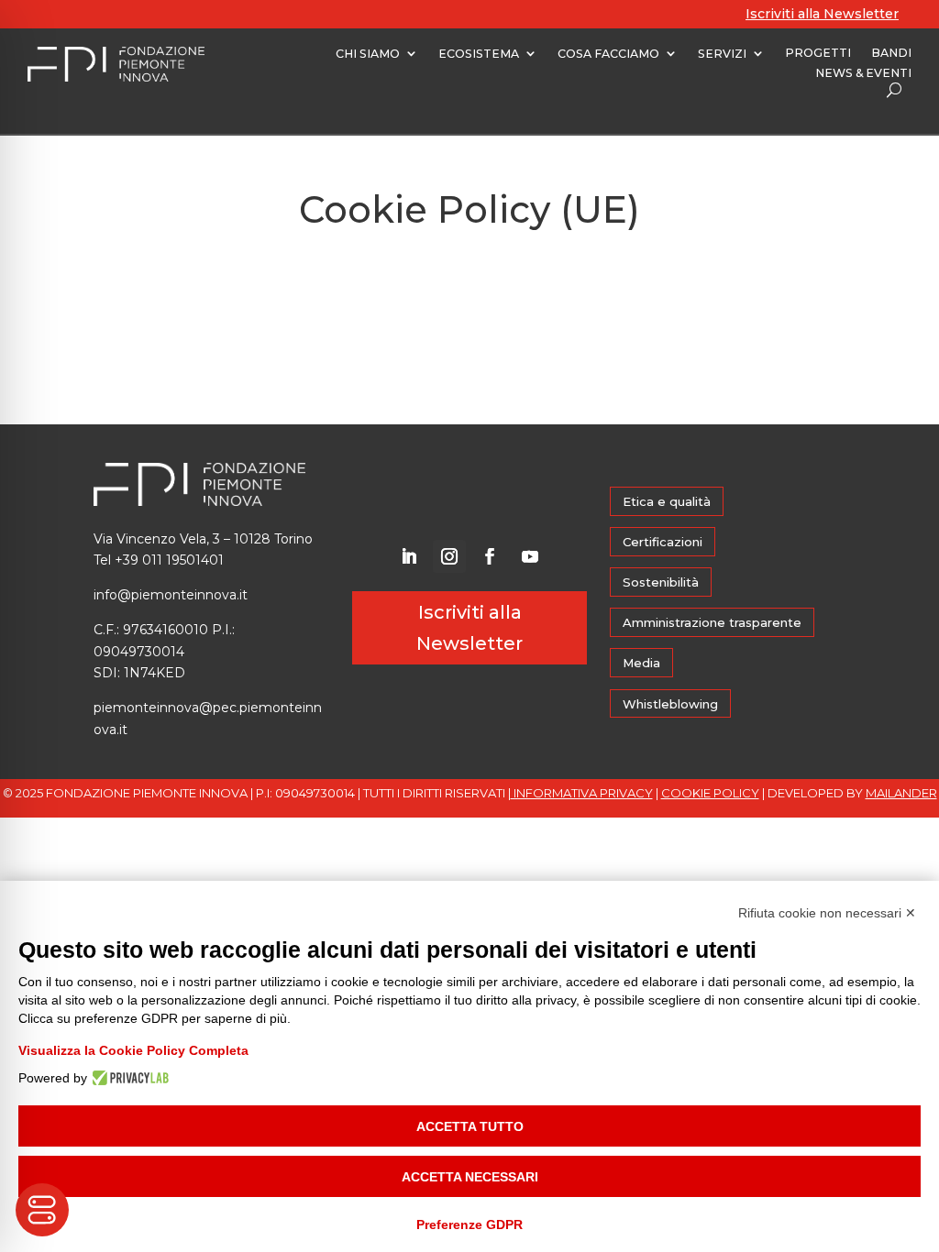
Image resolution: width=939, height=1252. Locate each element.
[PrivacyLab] (128, 1078)
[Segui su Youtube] (530, 556)
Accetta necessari (470, 1177)
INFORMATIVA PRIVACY (582, 792)
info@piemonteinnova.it (171, 595)
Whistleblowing (670, 704)
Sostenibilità (661, 582)
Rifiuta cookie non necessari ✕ (827, 913)
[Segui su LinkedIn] (408, 556)
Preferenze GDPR (469, 1224)
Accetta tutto (470, 1126)
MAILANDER (901, 792)
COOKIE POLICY (710, 792)
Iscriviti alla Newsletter (822, 13)
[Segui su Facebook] (489, 556)
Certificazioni (662, 541)
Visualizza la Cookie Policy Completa (133, 1050)
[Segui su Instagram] (449, 556)
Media (641, 662)
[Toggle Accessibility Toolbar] (42, 1209)
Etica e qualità (667, 501)
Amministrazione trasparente (712, 622)
